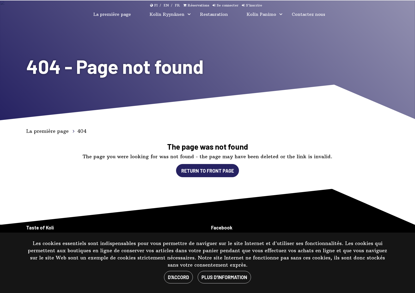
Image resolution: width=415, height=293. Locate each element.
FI (156, 5)
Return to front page (207, 171)
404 (81, 131)
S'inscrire (254, 5)
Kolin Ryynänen (168, 14)
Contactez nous (308, 14)
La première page (112, 14)
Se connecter (227, 5)
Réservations (198, 5)
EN (166, 5)
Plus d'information (224, 277)
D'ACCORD (178, 277)
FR (177, 5)
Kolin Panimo (262, 14)
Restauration (214, 14)
